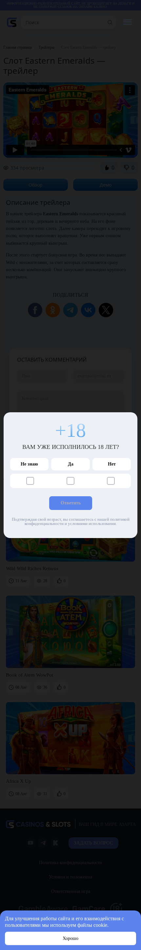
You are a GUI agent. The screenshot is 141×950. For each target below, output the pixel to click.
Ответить (71, 502)
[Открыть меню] (127, 22)
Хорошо (70, 938)
